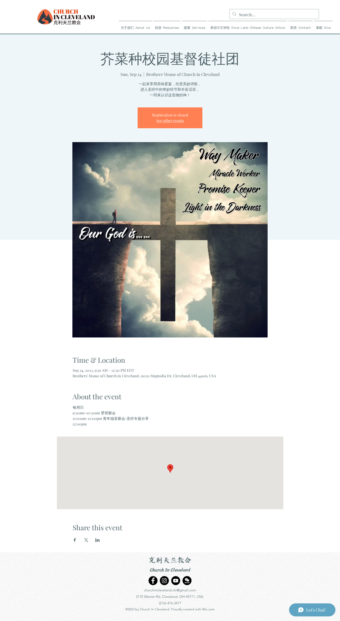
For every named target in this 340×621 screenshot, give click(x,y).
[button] (166, 26)
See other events (170, 120)
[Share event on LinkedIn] (97, 540)
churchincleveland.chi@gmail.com (170, 590)
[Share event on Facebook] (75, 540)
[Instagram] (164, 580)
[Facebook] (153, 580)
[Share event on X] (86, 540)
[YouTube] (175, 580)
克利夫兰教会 (170, 560)
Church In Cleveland (170, 570)
